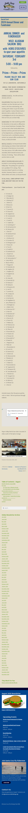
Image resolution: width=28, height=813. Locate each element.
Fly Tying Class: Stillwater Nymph (10, 487)
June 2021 (4, 658)
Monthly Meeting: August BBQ (8, 484)
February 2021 (5, 667)
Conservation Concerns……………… (10, 491)
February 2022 (5, 639)
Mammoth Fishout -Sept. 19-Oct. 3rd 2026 (14, 741)
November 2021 (5, 646)
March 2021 (4, 665)
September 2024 (6, 568)
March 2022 (4, 637)
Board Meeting (7, 733)
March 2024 (4, 582)
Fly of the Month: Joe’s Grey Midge (11, 489)
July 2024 (4, 572)
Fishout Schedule (7, 499)
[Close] (26, 411)
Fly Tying (4, 485)
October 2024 (5, 565)
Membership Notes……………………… (11, 494)
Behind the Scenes (7, 468)
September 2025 (6, 540)
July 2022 (4, 628)
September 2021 (6, 651)
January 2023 (5, 614)
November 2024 (5, 563)
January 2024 (5, 586)
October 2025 (5, 538)
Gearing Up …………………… (8, 498)
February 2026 (5, 528)
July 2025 (4, 545)
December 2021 (5, 644)
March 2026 (4, 526)
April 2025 (4, 551)
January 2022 (5, 642)
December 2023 (5, 588)
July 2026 (4, 517)
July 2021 (4, 656)
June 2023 (4, 602)
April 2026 (4, 524)
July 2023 (4, 600)
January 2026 (5, 531)
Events (9, 414)
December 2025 (5, 533)
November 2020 (5, 674)
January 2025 (5, 558)
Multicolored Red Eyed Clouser (11, 725)
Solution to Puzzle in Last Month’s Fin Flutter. (20, 469)
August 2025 (4, 542)
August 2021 (4, 653)
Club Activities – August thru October (11, 496)
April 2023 (4, 607)
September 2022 (6, 623)
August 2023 (4, 598)
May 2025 (4, 549)
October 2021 (5, 649)
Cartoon (4, 501)
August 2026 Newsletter (8, 710)
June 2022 (4, 630)
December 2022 (5, 616)
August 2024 (4, 570)
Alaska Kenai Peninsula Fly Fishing (12, 719)
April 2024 (4, 579)
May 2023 (4, 605)
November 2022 (5, 619)
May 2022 (4, 632)
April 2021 (4, 663)
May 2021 (4, 660)
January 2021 (5, 669)
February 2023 (5, 612)
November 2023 (5, 591)
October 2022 (5, 621)
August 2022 (4, 626)
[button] (17, 418)
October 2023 (5, 593)
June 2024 (4, 575)
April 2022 (4, 635)
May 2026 (4, 521)
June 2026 (4, 519)
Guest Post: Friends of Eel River (10, 492)
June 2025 (4, 547)
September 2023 (6, 595)
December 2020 (5, 672)
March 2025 (4, 554)
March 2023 (4, 609)
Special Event (5, 19)
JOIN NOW (6, 782)
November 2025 (5, 535)
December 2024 (5, 561)
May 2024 (4, 577)
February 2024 (5, 584)
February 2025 (5, 556)
